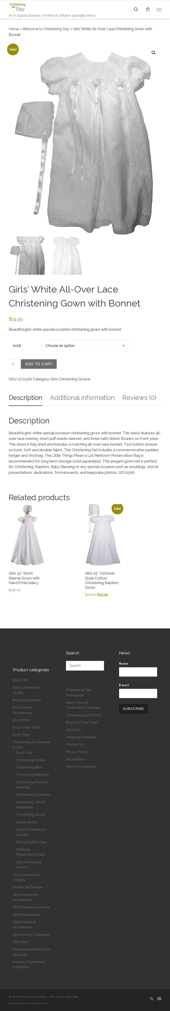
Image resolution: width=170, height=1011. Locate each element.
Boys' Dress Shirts (26, 727)
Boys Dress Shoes (27, 700)
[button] (154, 53)
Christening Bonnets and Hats (32, 785)
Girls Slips (20, 942)
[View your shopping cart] (148, 9)
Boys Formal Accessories (22, 710)
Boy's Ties (24, 753)
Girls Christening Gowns (70, 379)
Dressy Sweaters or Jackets (31, 832)
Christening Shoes (30, 815)
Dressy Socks (26, 822)
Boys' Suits (21, 735)
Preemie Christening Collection (28, 964)
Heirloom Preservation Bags (30, 852)
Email (124, 685)
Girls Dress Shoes (26, 915)
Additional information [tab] (82, 397)
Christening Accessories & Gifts (31, 744)
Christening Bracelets (33, 795)
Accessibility (75, 759)
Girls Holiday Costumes (31, 935)
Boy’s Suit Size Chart (82, 723)
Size (17, 346)
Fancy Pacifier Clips (31, 842)
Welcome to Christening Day (45, 29)
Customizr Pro (39, 1003)
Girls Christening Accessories (25, 897)
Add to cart (38, 364)
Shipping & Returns (81, 737)
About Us (73, 730)
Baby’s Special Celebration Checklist (83, 705)
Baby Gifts (21, 680)
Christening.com (33, 996)
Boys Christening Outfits (26, 690)
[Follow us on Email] (159, 999)
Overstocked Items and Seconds (31, 952)
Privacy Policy (77, 752)
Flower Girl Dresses (28, 887)
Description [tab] (25, 397)
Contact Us (75, 744)
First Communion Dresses (26, 877)
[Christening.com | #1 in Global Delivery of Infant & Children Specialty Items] (18, 6)
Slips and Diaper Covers (29, 864)
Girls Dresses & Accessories (24, 924)
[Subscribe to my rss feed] (151, 999)
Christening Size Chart (83, 715)
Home (14, 29)
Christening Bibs (29, 767)
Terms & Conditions (81, 767)
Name (124, 663)
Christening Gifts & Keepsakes (30, 805)
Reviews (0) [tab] (139, 397)
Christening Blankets (32, 775)
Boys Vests (21, 720)
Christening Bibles (30, 760)
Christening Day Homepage (78, 692)
